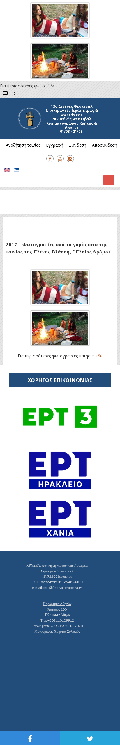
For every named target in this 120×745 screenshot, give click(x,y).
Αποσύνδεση (104, 145)
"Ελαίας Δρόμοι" (93, 252)
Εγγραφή (54, 145)
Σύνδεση (77, 145)
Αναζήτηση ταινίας (23, 145)
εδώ (99, 356)
